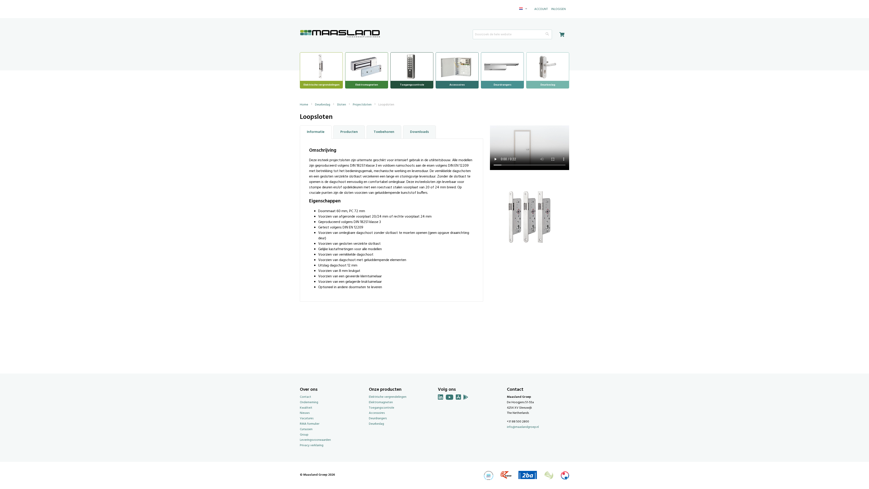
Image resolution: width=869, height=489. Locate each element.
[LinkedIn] (440, 398)
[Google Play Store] (465, 398)
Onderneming (309, 402)
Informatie (316, 132)
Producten (349, 132)
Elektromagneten (381, 402)
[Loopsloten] (529, 253)
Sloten (342, 104)
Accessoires (377, 413)
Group (304, 434)
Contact (305, 397)
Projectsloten (362, 104)
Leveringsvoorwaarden (315, 440)
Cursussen (306, 429)
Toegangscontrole (381, 407)
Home (304, 104)
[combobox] (512, 34)
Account (541, 9)
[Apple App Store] (458, 398)
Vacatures (306, 418)
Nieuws (305, 413)
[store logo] (340, 34)
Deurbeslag (323, 104)
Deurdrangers (378, 418)
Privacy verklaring (311, 445)
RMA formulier (309, 424)
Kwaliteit (306, 407)
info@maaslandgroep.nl (523, 427)
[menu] (434, 70)
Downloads (419, 132)
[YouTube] (450, 398)
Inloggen (558, 9)
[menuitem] (321, 66)
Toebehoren (384, 132)
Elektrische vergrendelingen (387, 397)
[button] (524, 9)
